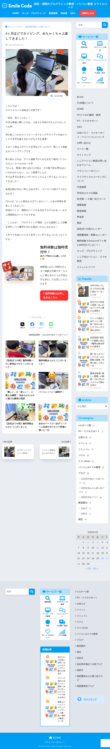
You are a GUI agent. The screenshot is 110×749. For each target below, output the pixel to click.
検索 (105, 25)
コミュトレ (85, 449)
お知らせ (84, 437)
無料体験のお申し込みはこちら (53, 295)
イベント (84, 443)
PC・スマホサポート (87, 121)
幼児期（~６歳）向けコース (91, 199)
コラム (83, 455)
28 (78, 564)
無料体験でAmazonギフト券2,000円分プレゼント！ (91, 243)
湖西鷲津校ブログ (91, 497)
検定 (79, 223)
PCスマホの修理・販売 (89, 115)
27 (107, 558)
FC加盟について (85, 103)
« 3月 (88, 568)
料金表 (80, 217)
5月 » (95, 568)
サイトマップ (84, 155)
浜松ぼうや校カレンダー (89, 229)
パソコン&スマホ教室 (91, 467)
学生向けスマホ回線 (87, 193)
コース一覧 (82, 149)
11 (97, 548)
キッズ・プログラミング (89, 251)
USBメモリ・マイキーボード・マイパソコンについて (90, 135)
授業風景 (81, 205)
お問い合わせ (84, 143)
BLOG (80, 97)
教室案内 (84, 502)
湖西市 (85, 514)
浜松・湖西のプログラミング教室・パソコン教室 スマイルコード (70, 5)
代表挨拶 (81, 187)
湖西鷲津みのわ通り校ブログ (91, 490)
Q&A (79, 127)
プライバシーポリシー (88, 171)
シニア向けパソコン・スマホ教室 (92, 259)
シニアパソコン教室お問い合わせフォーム (92, 163)
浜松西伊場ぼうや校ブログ (55, 334)
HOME (80, 109)
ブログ (83, 473)
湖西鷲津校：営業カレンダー (92, 235)
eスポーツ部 (86, 425)
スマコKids (86, 461)
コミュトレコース (86, 267)
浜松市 (85, 508)
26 (102, 558)
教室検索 (81, 211)
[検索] (32, 592)
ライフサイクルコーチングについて (92, 179)
